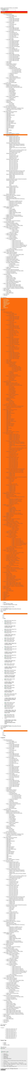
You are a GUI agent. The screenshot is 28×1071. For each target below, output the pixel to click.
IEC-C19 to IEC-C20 (10, 1035)
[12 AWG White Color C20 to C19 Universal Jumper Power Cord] (11, 696)
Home (4, 602)
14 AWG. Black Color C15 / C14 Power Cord (10, 644)
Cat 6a (4, 1042)
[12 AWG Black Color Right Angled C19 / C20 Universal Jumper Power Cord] (11, 718)
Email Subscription (7, 1058)
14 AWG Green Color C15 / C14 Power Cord (10, 652)
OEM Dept (5, 1057)
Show (2, 610)
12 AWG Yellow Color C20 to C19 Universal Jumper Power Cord (10, 711)
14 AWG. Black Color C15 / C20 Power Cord (10, 667)
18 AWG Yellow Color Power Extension (9, 682)
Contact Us (5, 1056)
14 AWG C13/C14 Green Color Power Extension (10, 676)
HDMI (4, 1043)
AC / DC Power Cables (8, 603)
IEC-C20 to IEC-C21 (10, 1037)
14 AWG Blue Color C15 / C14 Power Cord (10, 635)
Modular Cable (6, 1044)
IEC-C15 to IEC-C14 (10, 1033)
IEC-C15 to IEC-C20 (10, 1034)
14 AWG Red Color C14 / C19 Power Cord (10, 626)
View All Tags (3, 1047)
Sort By (2, 608)
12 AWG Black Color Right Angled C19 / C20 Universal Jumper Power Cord (10, 722)
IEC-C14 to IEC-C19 (10, 1030)
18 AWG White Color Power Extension (9, 691)
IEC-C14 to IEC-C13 (10, 1028)
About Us (5, 1053)
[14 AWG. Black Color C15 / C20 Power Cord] (11, 664)
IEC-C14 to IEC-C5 (10, 1038)
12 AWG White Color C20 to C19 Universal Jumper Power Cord (10, 699)
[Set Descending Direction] (15, 608)
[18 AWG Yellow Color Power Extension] (11, 680)
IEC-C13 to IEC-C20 (10, 1032)
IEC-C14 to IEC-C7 (10, 1031)
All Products (6, 1055)
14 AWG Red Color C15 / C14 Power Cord (10, 661)
